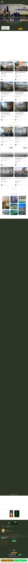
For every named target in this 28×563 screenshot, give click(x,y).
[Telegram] (20, 555)
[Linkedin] (13, 555)
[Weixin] (19, 555)
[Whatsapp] (13, 552)
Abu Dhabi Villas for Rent (4, 542)
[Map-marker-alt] (16, 552)
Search (20, 28)
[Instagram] (7, 555)
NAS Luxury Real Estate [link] (5, 79)
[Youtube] (15, 555)
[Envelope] (14, 552)
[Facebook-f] (9, 555)
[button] (22, 1)
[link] (7, 66)
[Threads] (17, 555)
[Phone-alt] (11, 552)
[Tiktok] (11, 555)
